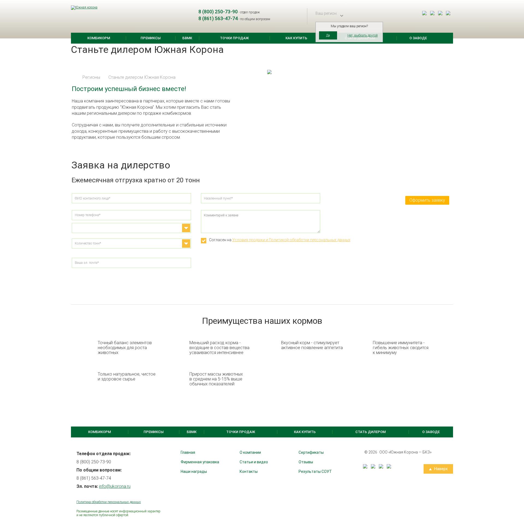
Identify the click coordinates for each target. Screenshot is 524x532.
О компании (250, 452)
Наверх (440, 469)
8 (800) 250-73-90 (218, 11)
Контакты (249, 471)
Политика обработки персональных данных (108, 502)
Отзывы (306, 462)
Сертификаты (311, 452)
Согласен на (279, 240)
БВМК (187, 38)
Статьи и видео (254, 462)
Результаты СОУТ (315, 471)
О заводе (418, 38)
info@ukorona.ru (114, 486)
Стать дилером (370, 432)
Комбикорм (98, 38)
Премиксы (151, 38)
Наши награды (194, 471)
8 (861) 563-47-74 (218, 18)
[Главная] (73, 77)
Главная (188, 452)
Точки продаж (234, 38)
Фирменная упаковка (200, 462)
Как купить (296, 38)
